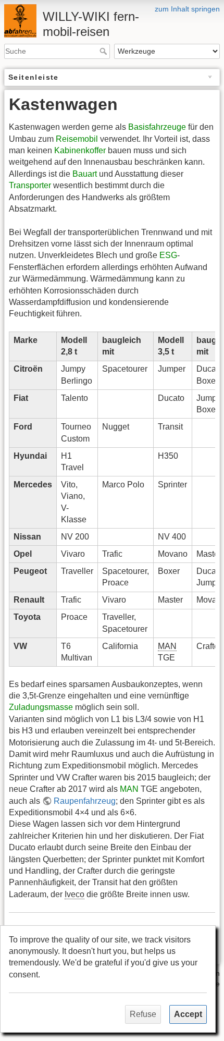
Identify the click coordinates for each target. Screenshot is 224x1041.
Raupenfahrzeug (85, 801)
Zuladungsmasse (41, 707)
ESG (168, 255)
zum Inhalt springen (187, 9)
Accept (188, 1014)
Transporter (30, 185)
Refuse (143, 1014)
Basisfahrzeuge (157, 127)
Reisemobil (77, 138)
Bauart (84, 173)
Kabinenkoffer (80, 150)
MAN (129, 789)
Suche (104, 51)
